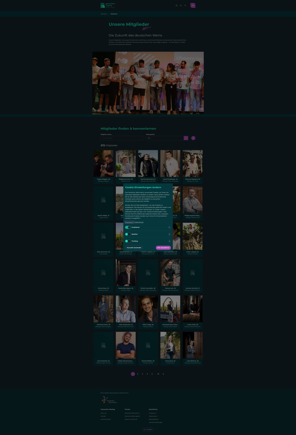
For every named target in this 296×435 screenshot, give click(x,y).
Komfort (135, 234)
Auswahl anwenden (134, 248)
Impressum (129, 222)
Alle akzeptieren (163, 248)
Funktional (135, 227)
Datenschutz (138, 222)
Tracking (135, 241)
